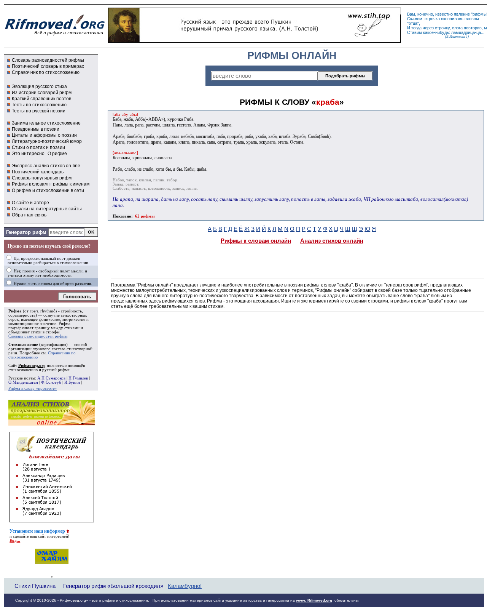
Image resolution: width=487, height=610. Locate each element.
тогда (416, 28)
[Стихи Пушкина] (254, 41)
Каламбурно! (185, 586)
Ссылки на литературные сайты (47, 208)
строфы (52, 332)
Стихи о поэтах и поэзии (38, 147)
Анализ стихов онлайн (331, 241)
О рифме (57, 153)
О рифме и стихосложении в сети (48, 190)
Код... (15, 540)
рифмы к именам (71, 184)
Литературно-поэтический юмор (47, 141)
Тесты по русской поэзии (38, 111)
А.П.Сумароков (51, 378)
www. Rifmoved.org (314, 600)
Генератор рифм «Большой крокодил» (113, 586)
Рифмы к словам (30, 184)
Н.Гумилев (78, 378)
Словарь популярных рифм (42, 178)
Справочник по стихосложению (46, 72)
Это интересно (28, 153)
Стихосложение (23, 345)
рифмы (480, 14)
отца (413, 23)
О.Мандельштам (23, 382)
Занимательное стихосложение (46, 123)
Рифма (15, 311)
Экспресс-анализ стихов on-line (46, 165)
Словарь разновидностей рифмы (48, 60)
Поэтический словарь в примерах (48, 66)
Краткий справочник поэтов (41, 98)
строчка (432, 18)
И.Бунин (72, 382)
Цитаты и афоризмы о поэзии (44, 135)
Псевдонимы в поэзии (35, 129)
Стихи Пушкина (35, 586)
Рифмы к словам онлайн (256, 241)
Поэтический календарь (38, 172)
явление (462, 14)
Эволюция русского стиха (39, 86)
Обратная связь (29, 215)
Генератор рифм (26, 232)
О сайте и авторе (30, 202)
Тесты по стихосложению (39, 104)
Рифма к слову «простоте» (32, 388)
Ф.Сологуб (51, 382)
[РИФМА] (55, 35)
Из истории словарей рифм (42, 92)
